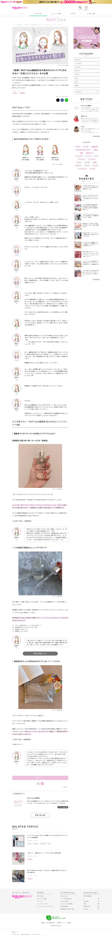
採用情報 (69, 922)
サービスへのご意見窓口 (66, 904)
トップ (21, 13)
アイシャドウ (79, 156)
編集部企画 (94, 146)
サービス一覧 (15, 934)
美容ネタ (15, 93)
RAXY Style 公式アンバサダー (83, 149)
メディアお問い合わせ (66, 898)
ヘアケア (76, 74)
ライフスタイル (82, 168)
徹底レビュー (90, 153)
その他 (76, 85)
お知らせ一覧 (63, 896)
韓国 (81, 153)
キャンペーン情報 (56, 13)
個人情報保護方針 (51, 922)
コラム (18, 90)
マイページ (40, 901)
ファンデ (95, 165)
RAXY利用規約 (64, 906)
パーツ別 (87, 162)
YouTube (86, 909)
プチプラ (79, 162)
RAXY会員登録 (87, 896)
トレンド (88, 156)
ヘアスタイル (81, 159)
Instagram (86, 901)
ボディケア (77, 71)
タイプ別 (92, 168)
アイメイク (77, 67)
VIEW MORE (96, 136)
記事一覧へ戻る (40, 815)
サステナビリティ (36, 934)
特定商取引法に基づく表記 (67, 909)
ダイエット (78, 165)
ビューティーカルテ (42, 904)
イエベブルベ (92, 159)
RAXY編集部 (22, 93)
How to (29, 843)
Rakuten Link (87, 906)
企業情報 (43, 922)
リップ (95, 156)
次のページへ (40, 778)
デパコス (87, 165)
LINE (85, 904)
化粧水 (94, 162)
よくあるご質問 (91, 13)
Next (65, 787)
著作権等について (61, 922)
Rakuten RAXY (20, 7)
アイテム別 (43, 843)
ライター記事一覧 (63, 807)
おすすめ (35, 843)
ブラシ (49, 843)
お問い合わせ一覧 (25, 934)
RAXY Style (38, 13)
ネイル (76, 78)
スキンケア (77, 60)
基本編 (95, 149)
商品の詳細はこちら (40, 653)
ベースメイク (78, 63)
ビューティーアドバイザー (44, 906)
